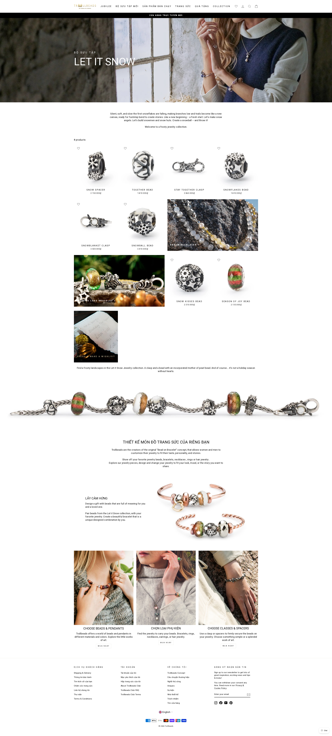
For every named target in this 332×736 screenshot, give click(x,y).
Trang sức (183, 6)
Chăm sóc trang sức (83, 686)
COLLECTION (221, 6)
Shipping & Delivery (82, 673)
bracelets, (168, 459)
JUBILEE (106, 6)
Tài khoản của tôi (128, 673)
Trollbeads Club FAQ (130, 690)
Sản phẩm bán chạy (156, 6)
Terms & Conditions (83, 699)
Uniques (171, 686)
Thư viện (78, 694)
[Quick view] (210, 495)
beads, (159, 459)
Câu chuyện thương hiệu (178, 677)
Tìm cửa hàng (173, 703)
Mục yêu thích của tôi (130, 677)
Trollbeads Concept (176, 673)
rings (190, 459)
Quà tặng (202, 6)
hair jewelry (202, 459)
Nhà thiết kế (172, 694)
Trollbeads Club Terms (131, 694)
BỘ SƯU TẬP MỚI (127, 6)
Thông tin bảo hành (82, 677)
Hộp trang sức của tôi (131, 681)
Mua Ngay (103, 646)
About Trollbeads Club (131, 686)
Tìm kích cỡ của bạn (83, 681)
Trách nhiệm (173, 699)
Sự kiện (170, 690)
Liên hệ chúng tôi (82, 690)
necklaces (180, 459)
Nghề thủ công (174, 681)
